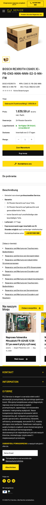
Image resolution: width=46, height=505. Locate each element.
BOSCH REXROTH (9, 84)
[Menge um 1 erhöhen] (31, 139)
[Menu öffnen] (3, 11)
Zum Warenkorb (23, 147)
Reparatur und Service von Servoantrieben (22, 256)
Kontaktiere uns (24, 163)
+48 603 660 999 (32, 233)
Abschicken (10, 467)
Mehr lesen (19, 359)
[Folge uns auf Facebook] (4, 481)
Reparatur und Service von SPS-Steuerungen (23, 267)
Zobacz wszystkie (29, 308)
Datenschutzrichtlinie (14, 461)
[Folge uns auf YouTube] (9, 481)
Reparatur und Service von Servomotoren (21, 290)
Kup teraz (23, 153)
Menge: (5, 139)
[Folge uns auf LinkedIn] (13, 481)
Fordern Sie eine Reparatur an (31, 14)
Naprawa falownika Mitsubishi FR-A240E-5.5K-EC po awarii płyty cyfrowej (21, 341)
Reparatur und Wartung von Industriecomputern (24, 279)
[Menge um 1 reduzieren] (18, 139)
